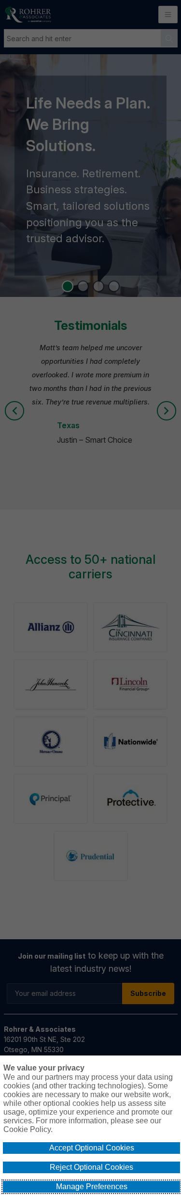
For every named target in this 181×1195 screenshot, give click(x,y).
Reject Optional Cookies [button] (91, 1167)
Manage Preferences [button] (91, 1186)
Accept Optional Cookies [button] (91, 1148)
